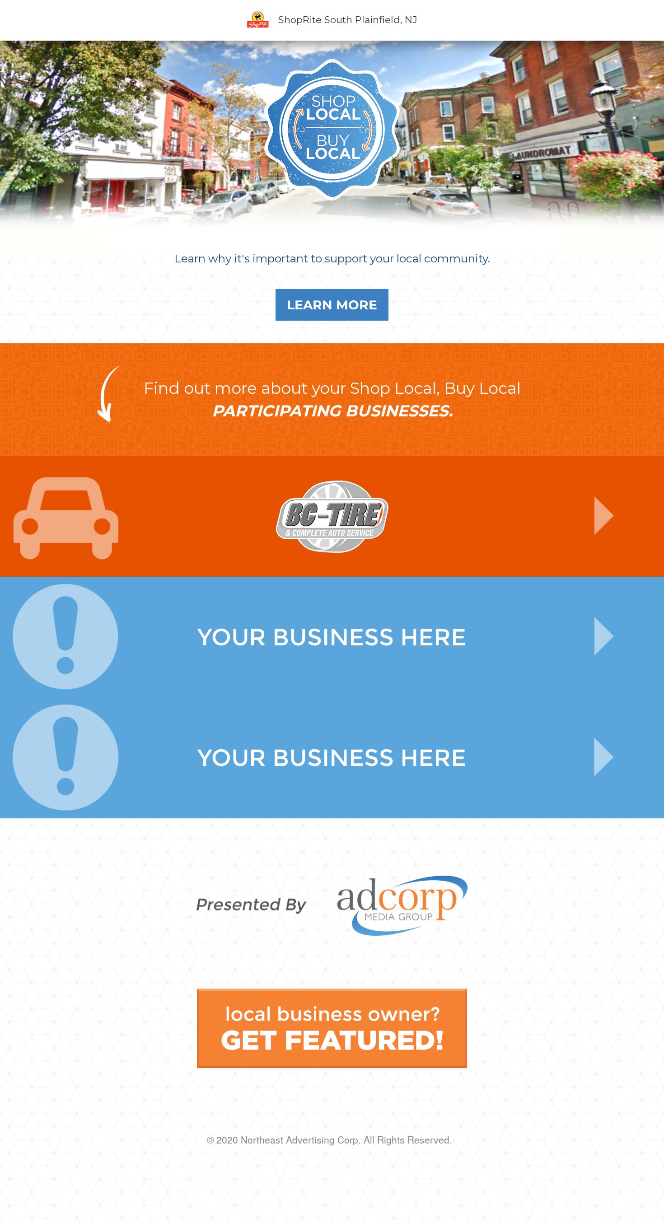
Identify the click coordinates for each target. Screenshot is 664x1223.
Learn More (332, 305)
